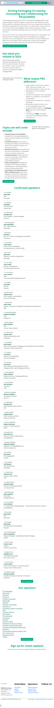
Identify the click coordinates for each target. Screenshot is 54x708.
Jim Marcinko (8, 404)
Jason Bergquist (9, 224)
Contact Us (50, 699)
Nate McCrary (8, 434)
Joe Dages (7, 284)
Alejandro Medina (9, 444)
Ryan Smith (7, 514)
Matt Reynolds (8, 494)
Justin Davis (7, 304)
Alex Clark (7, 254)
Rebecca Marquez (9, 424)
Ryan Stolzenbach (9, 534)
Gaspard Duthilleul (9, 314)
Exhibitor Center (32, 690)
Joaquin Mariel (8, 414)
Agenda (16, 689)
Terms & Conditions (33, 692)
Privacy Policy (31, 699)
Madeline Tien (8, 554)
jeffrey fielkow (8, 324)
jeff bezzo (7, 234)
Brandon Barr (8, 214)
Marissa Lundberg (9, 394)
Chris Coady (7, 264)
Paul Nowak (7, 464)
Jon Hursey (7, 364)
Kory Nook (7, 454)
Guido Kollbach (8, 374)
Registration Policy (41, 699)
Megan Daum (8, 294)
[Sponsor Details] (27, 591)
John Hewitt (7, 344)
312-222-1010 (8, 695)
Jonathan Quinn (9, 484)
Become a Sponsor (33, 687)
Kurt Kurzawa (8, 384)
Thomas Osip (8, 474)
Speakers (16, 690)
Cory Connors (8, 274)
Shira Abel (7, 194)
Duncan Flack (8, 334)
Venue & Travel (18, 692)
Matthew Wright (9, 574)
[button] (15, 46)
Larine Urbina (8, 564)
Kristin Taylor (8, 544)
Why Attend (17, 687)
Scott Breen (7, 244)
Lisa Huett (7, 354)
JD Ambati (7, 204)
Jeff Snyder (7, 524)
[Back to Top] (1, 705)
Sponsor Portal (32, 689)
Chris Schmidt (8, 504)
